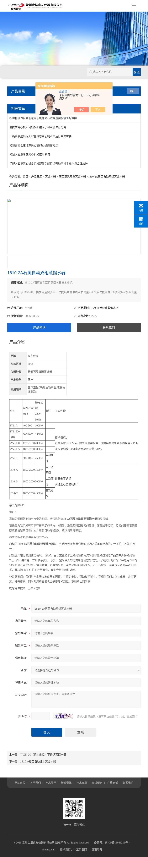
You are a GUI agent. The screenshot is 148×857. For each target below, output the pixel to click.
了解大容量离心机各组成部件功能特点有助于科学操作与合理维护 (48, 163)
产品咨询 (39, 327)
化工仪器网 (80, 849)
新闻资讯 (66, 782)
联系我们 (109, 327)
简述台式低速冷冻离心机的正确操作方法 (33, 145)
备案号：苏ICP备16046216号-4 (112, 842)
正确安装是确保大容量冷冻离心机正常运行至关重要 (40, 136)
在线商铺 (112, 782)
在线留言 (97, 782)
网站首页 (20, 782)
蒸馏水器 (50, 176)
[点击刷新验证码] (63, 716)
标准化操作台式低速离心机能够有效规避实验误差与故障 (43, 118)
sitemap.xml (48, 849)
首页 (25, 176)
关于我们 (35, 782)
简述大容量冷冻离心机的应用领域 (29, 154)
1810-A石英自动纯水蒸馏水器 (38, 761)
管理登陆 (97, 849)
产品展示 (36, 176)
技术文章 (81, 782)
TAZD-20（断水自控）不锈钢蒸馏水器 (43, 754)
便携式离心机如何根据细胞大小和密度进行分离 (37, 127)
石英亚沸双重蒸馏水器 (72, 176)
